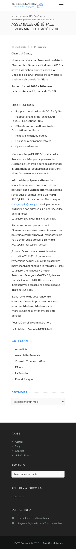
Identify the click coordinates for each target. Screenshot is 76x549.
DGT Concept (22, 543)
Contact (19, 450)
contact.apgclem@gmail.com (33, 518)
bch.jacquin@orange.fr (26, 204)
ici (23, 496)
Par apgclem (40, 46)
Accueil (19, 441)
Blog (17, 446)
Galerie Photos (23, 455)
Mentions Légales (53, 543)
